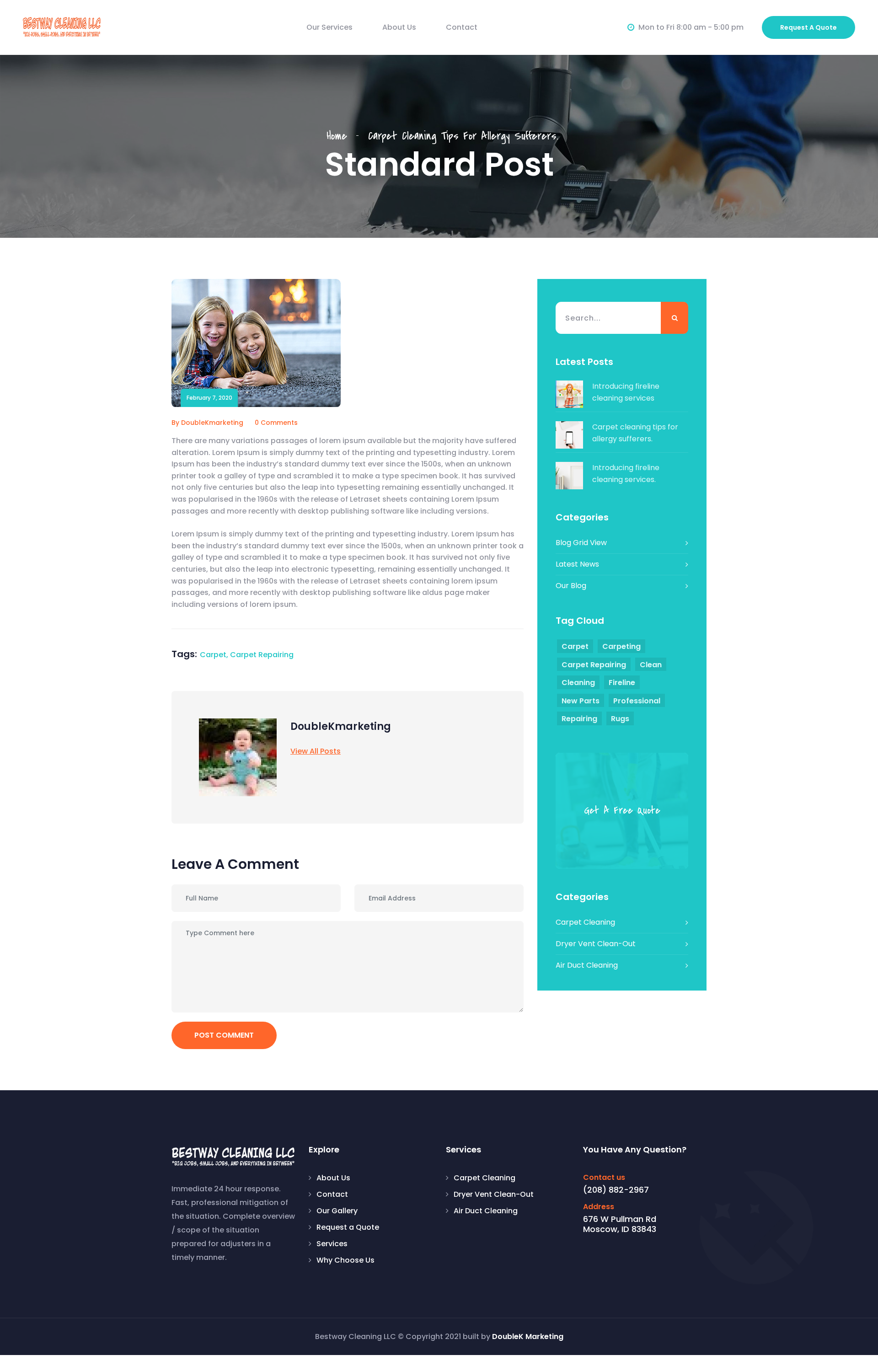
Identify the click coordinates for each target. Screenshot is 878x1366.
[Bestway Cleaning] (62, 27)
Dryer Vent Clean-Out (596, 943)
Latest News (577, 564)
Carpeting (621, 646)
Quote (808, 27)
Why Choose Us (345, 1260)
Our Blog (571, 585)
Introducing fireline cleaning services (625, 392)
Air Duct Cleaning (587, 965)
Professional (636, 701)
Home (341, 136)
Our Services (329, 27)
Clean (651, 664)
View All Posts (315, 751)
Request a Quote (347, 1227)
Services (332, 1243)
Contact (461, 27)
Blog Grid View (581, 542)
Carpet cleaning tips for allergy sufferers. (635, 433)
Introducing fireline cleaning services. (625, 473)
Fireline (622, 682)
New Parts (581, 701)
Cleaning (578, 682)
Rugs (620, 718)
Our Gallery (337, 1210)
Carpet (213, 654)
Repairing (579, 718)
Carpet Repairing (262, 654)
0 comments (276, 422)
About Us (399, 27)
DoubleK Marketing (527, 1336)
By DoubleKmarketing (207, 422)
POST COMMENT (224, 1035)
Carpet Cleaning (585, 922)
